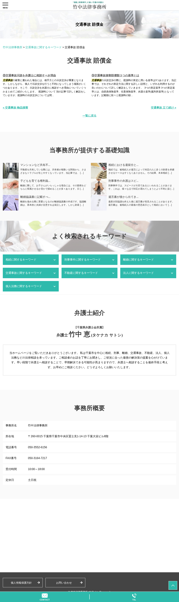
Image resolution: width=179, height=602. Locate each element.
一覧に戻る (89, 115)
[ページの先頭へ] (173, 585)
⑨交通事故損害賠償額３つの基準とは (115, 75)
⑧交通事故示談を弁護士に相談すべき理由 (29, 75)
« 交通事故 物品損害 (15, 107)
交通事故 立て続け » (163, 107)
